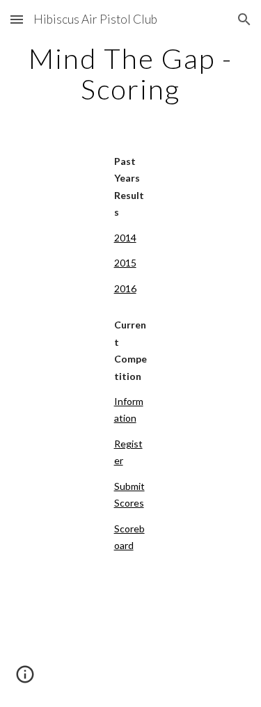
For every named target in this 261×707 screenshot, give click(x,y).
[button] (16, 19)
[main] (130, 74)
